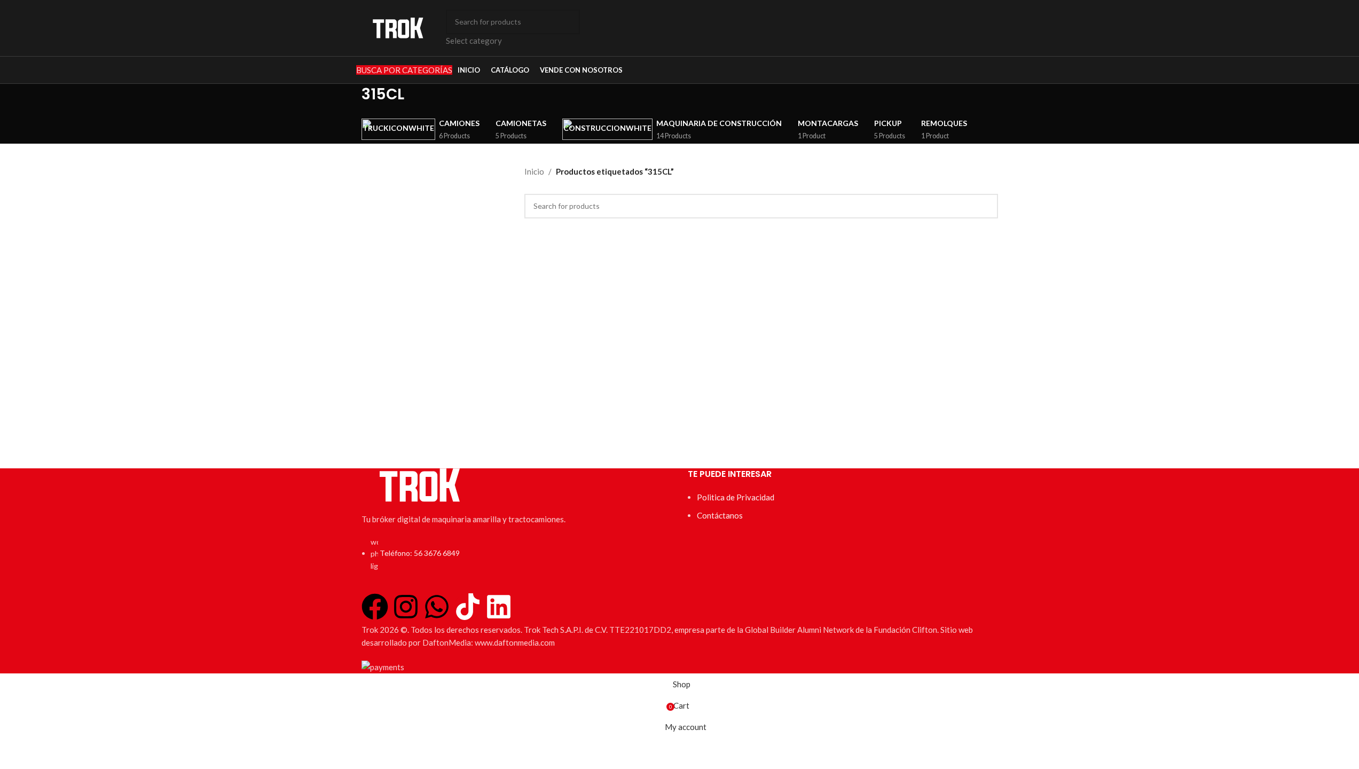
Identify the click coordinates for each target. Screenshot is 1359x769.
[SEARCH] (567, 28)
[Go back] (348, 100)
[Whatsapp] (436, 606)
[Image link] (420, 484)
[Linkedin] (498, 606)
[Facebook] (375, 606)
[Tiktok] (467, 606)
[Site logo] (398, 27)
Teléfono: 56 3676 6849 (420, 553)
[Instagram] (405, 606)
